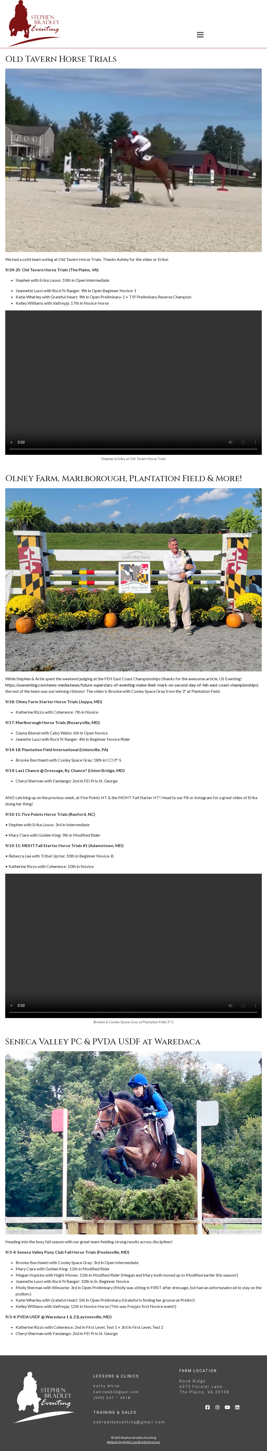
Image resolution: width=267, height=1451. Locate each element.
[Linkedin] (237, 1407)
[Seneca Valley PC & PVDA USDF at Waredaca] (133, 1142)
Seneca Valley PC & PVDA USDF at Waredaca (103, 1042)
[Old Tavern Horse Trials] (133, 159)
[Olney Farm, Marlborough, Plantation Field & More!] (133, 579)
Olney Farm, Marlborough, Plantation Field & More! (123, 478)
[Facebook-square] (207, 1407)
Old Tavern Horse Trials (61, 59)
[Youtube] (227, 1407)
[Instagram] (217, 1407)
